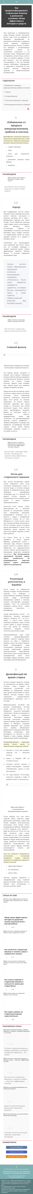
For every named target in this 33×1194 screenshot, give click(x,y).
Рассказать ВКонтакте (16, 1147)
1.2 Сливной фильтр (10, 96)
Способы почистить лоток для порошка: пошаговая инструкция (15, 1135)
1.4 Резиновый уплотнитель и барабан (17, 105)
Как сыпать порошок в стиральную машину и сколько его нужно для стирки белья (14, 983)
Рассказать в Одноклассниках (16, 1156)
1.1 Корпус (7, 92)
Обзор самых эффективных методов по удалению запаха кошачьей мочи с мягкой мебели (15, 920)
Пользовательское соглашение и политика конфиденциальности (16, 1172)
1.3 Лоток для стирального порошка (16, 100)
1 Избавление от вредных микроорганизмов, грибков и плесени (17, 86)
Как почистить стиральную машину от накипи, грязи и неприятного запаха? (16, 952)
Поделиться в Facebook (16, 1152)
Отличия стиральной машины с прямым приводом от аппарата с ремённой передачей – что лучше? (16, 1051)
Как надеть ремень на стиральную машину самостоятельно (13, 1014)
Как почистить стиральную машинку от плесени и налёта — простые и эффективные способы (15, 1080)
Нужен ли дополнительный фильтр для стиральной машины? (14, 1108)
